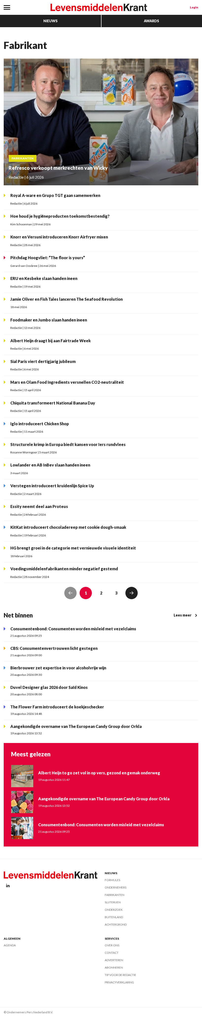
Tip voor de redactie (120, 975)
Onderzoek (114, 909)
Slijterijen (113, 902)
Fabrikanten (114, 895)
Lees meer (182, 615)
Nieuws (50, 21)
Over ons (112, 945)
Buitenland (114, 917)
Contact (111, 952)
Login (194, 7)
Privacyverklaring (119, 982)
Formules (112, 880)
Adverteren (114, 960)
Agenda (10, 945)
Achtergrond (116, 924)
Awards (151, 21)
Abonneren (114, 967)
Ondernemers (115, 887)
